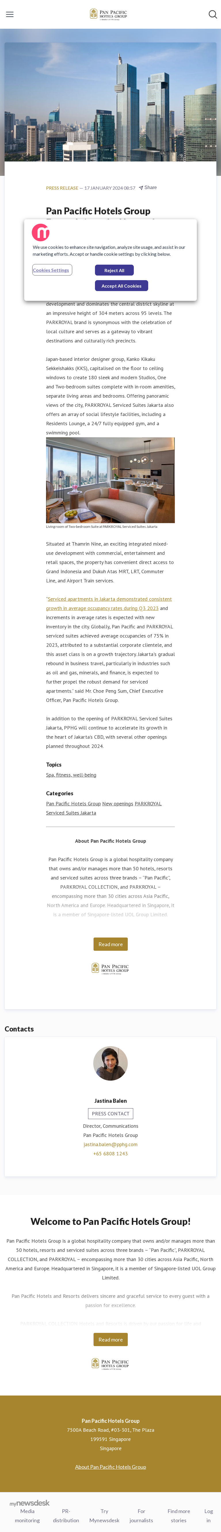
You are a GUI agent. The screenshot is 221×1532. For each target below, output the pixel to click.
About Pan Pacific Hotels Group (110, 1467)
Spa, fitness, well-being (71, 774)
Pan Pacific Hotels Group (73, 803)
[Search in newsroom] (213, 14)
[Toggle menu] (9, 14)
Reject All (114, 270)
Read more (110, 944)
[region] (110, 260)
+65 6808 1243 (110, 1153)
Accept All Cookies (122, 285)
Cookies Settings (51, 270)
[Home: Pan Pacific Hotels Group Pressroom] (109, 14)
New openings (117, 803)
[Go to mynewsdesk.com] (30, 1503)
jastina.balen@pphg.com (110, 1144)
